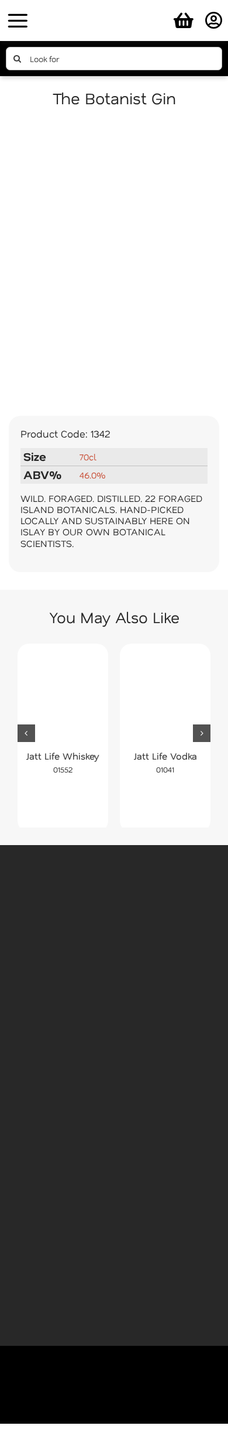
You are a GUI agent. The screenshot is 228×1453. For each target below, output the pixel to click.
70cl (88, 457)
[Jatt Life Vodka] (165, 696)
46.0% (92, 475)
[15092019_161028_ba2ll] (114, 263)
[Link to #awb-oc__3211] (17, 20)
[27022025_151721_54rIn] (114, 7)
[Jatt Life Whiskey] (62, 696)
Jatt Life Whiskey (62, 756)
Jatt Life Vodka (165, 756)
